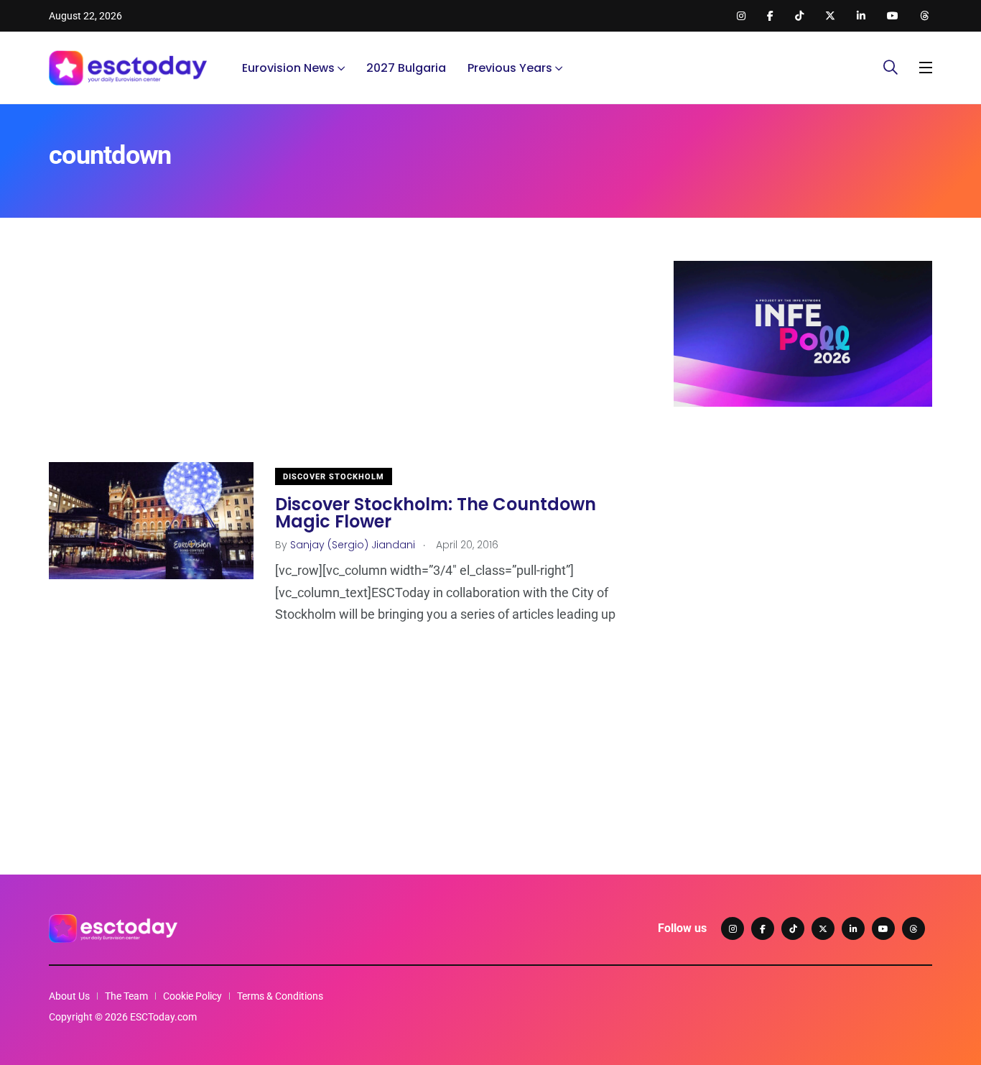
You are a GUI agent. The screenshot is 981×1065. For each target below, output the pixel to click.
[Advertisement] (340, 361)
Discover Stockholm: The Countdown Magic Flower (435, 512)
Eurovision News (288, 68)
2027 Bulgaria (406, 68)
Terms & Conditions (280, 996)
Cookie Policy (192, 996)
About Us (69, 996)
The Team (126, 996)
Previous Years (510, 68)
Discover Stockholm (333, 476)
